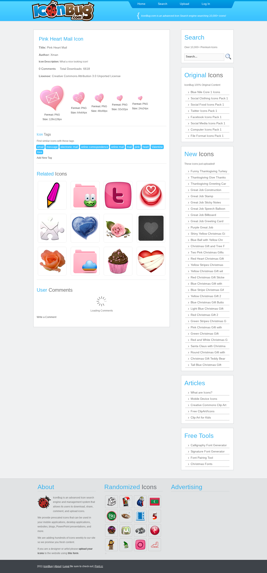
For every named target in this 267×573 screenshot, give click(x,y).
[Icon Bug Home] (63, 20)
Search (162, 3)
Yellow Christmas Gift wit (207, 271)
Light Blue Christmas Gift (207, 308)
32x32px (123, 109)
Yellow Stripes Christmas (207, 265)
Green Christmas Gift (205, 333)
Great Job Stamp (202, 196)
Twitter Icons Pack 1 (204, 110)
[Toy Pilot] (111, 545)
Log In (206, 3)
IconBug (48, 566)
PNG (57, 114)
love (39, 152)
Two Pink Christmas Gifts (207, 252)
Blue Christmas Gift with (206, 283)
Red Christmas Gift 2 (204, 314)
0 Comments (47, 68)
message (52, 146)
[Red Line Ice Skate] (154, 545)
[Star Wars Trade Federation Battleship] (140, 530)
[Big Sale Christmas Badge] (111, 516)
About (57, 566)
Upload (184, 3)
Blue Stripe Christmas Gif (207, 289)
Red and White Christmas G (209, 339)
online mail (117, 146)
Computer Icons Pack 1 (206, 129)
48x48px (102, 111)
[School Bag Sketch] (111, 501)
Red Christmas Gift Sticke (207, 277)
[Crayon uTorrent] (126, 530)
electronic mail (69, 146)
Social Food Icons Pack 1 (207, 104)
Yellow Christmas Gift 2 (206, 296)
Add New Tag (44, 157)
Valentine (157, 146)
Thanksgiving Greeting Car (208, 183)
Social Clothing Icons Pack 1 (209, 98)
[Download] (52, 98)
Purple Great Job (202, 227)
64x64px (82, 112)
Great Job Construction (206, 190)
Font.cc (99, 566)
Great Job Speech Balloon (208, 208)
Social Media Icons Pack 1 (208, 123)
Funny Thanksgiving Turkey (209, 171)
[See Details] (52, 195)
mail (129, 146)
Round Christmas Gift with (208, 352)
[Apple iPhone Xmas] (126, 501)
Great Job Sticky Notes (206, 202)
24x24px (143, 108)
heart (146, 146)
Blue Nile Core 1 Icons (205, 92)
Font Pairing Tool (202, 457)
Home (141, 3)
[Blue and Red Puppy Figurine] (140, 501)
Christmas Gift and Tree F (208, 246)
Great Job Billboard (203, 215)
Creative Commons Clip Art (208, 405)
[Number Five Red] (154, 516)
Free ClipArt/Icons (202, 411)
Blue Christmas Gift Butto (207, 302)
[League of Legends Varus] (111, 530)
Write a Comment (46, 317)
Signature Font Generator (208, 451)
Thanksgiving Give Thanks (208, 177)
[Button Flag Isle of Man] (154, 530)
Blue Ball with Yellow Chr (207, 240)
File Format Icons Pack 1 (207, 135)
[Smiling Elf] (126, 545)
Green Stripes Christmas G (208, 321)
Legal (66, 566)
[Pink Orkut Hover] (140, 545)
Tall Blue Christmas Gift (206, 364)
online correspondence (94, 146)
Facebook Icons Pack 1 (206, 117)
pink (137, 146)
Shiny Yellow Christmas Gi (208, 233)
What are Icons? (201, 392)
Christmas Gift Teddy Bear (208, 358)
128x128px (55, 119)
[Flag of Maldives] (154, 501)
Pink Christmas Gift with (206, 327)
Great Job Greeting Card (207, 221)
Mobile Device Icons (204, 398)
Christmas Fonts (201, 464)
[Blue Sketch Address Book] (140, 516)
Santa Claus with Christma (208, 346)
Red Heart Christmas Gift (207, 258)
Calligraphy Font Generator (209, 445)
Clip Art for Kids (201, 417)
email (40, 146)
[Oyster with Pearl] (126, 516)
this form (73, 553)
